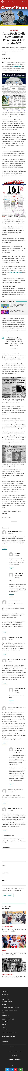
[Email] (20, 1069)
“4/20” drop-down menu (15, 272)
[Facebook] (10, 1069)
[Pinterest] (15, 1069)
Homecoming (5, 1041)
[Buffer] (18, 1069)
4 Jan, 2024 (10, 810)
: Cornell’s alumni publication (10, 1007)
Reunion (4, 1039)
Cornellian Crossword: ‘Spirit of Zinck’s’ (13, 977)
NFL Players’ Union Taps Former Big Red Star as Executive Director (14, 954)
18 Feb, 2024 (17, 752)
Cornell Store (5, 1030)
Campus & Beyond (7, 926)
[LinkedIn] (12, 1069)
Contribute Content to (9, 1010)
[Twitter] (7, 1069)
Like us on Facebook (12, 1065)
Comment (5, 847)
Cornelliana (14, 30)
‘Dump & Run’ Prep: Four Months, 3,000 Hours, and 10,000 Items (14, 930)
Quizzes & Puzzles (7, 974)
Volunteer (4, 1024)
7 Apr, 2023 (17, 577)
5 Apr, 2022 (10, 533)
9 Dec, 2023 (10, 792)
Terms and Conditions (14, 1051)
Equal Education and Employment (9, 1032)
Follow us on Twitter (15, 1065)
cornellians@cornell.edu (7, 1001)
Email (4, 880)
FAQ (3, 1013)
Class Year (5, 873)
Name (4, 865)
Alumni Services (5, 1021)
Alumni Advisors (5, 1015)
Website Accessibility (14, 1059)
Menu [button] (23, 2)
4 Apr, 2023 (17, 692)
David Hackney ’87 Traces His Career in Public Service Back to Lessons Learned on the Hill (18, 305)
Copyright (14, 1055)
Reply (5, 548)
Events (3, 1027)
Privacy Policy (14, 1047)
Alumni (4, 950)
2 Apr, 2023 (17, 555)
